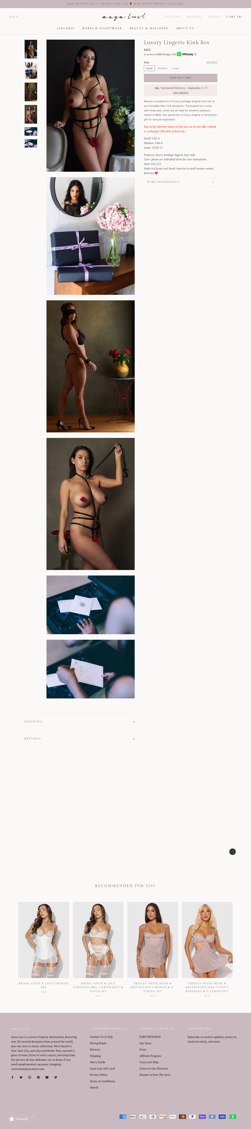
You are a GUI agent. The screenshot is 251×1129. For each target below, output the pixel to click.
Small (149, 68)
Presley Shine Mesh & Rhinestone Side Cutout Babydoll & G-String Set (207, 987)
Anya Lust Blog (148, 1062)
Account (173, 16)
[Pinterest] (38, 1077)
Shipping (33, 721)
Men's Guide (97, 1062)
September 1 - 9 (197, 88)
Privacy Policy (99, 1075)
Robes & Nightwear (102, 28)
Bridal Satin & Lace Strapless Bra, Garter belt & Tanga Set (98, 987)
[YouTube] (47, 1077)
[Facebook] (12, 1077)
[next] (239, 946)
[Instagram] (29, 1077)
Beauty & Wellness (149, 28)
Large (176, 68)
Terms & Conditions (102, 1081)
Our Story (145, 1043)
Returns (32, 738)
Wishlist (194, 16)
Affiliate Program (150, 1056)
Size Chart (211, 62)
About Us (185, 28)
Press (142, 1049)
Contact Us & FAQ (101, 1037)
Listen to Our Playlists (153, 1068)
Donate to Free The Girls (155, 1075)
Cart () (234, 16)
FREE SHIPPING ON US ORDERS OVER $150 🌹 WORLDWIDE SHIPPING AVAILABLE (125, 4)
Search (214, 16)
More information (163, 182)
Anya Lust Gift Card (102, 1068)
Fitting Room (98, 1043)
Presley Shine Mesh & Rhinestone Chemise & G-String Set (152, 987)
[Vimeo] (55, 1077)
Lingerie (66, 28)
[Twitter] (21, 1077)
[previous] (11, 946)
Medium (162, 68)
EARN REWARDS (150, 1037)
